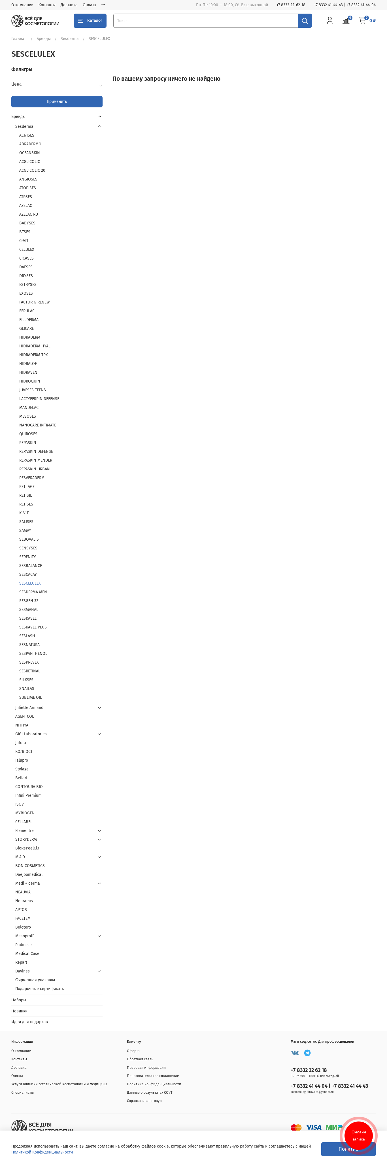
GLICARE (26, 328)
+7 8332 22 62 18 (309, 1070)
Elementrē (24, 830)
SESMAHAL (28, 609)
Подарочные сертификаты (40, 988)
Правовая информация (146, 1067)
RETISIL (25, 495)
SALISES (26, 521)
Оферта (133, 1051)
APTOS (21, 909)
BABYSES (27, 223)
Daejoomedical (28, 874)
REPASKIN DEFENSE (36, 451)
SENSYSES (28, 548)
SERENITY (27, 557)
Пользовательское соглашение (153, 1076)
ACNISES (26, 135)
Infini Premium (28, 795)
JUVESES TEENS (32, 390)
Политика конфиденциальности (154, 1084)
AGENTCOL (24, 716)
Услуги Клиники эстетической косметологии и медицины (59, 1084)
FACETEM (23, 918)
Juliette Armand (29, 707)
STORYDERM (26, 839)
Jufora (20, 742)
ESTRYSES (28, 284)
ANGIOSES (28, 179)
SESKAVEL (28, 618)
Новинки (19, 1011)
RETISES (26, 504)
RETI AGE (27, 486)
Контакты (47, 5)
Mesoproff (24, 936)
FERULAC (27, 311)
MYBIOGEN (25, 813)
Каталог (94, 20)
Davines (22, 971)
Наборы (18, 1000)
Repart (21, 962)
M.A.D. (20, 857)
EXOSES (26, 293)
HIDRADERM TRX (33, 354)
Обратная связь (140, 1059)
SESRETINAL (29, 671)
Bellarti (22, 778)
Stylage (22, 769)
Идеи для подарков (29, 1021)
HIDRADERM (29, 337)
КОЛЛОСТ (24, 751)
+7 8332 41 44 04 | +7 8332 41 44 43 (329, 1086)
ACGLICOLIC (29, 161)
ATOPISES (27, 188)
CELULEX (26, 249)
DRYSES (26, 275)
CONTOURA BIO (29, 786)
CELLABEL (23, 821)
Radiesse (23, 944)
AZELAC (25, 205)
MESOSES (27, 416)
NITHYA (21, 725)
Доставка (69, 5)
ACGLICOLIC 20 (32, 170)
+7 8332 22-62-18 (291, 5)
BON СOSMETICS (30, 865)
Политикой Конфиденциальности (42, 1152)
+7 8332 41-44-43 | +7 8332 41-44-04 (345, 5)
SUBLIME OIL (30, 697)
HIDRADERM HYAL (34, 346)
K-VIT (24, 513)
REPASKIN (27, 442)
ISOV (19, 804)
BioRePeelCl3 (27, 848)
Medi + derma (27, 883)
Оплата (89, 5)
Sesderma (70, 38)
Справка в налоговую (144, 1101)
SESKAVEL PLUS (33, 627)
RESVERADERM (31, 477)
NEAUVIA (23, 892)
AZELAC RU (28, 214)
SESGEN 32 (28, 600)
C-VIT (23, 240)
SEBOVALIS (29, 539)
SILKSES (26, 679)
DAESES (26, 267)
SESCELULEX (30, 583)
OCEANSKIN (29, 152)
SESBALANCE (30, 565)
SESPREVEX (29, 662)
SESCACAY (28, 574)
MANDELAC (29, 407)
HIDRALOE (28, 363)
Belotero (23, 927)
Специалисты (22, 1092)
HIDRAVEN (28, 372)
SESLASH (27, 636)
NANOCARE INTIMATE (37, 425)
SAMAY (25, 530)
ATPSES (25, 196)
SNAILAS (26, 688)
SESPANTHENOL (33, 653)
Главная (19, 38)
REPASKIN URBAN (34, 469)
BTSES (24, 232)
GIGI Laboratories (31, 734)
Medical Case (27, 953)
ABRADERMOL (31, 144)
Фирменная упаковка (35, 980)
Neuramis (24, 901)
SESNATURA (29, 644)
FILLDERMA (29, 319)
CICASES (26, 258)
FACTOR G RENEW (34, 302)
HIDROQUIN (29, 381)
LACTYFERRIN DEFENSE (39, 398)
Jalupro (21, 760)
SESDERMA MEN (33, 592)
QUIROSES (28, 434)
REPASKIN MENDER (35, 460)
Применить (57, 101)
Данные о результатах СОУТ (150, 1092)
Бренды (44, 38)
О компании (22, 5)
